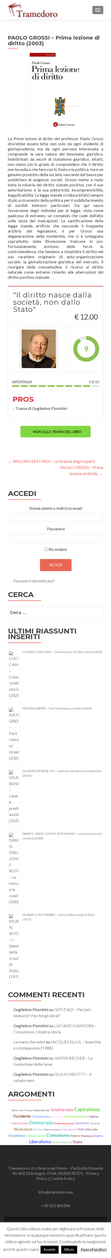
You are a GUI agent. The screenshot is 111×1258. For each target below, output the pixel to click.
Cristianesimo (41, 1116)
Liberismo (82, 1123)
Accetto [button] (50, 1249)
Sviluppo (28, 1110)
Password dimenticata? (34, 580)
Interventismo (62, 1142)
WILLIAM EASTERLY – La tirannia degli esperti (51, 461)
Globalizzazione (36, 1135)
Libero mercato (52, 1129)
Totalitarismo (61, 1109)
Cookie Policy (62, 1178)
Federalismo (68, 1129)
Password (56, 528)
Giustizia (57, 1116)
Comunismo (58, 1135)
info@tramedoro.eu (55, 1191)
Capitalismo (87, 1109)
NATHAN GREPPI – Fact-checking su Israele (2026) (57, 708)
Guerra (98, 1135)
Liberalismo (40, 1141)
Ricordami (58, 549)
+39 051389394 (55, 1205)
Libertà (93, 1116)
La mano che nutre (29, 1041)
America (95, 1123)
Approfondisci (94, 1249)
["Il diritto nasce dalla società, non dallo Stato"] (38, 349)
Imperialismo (41, 1110)
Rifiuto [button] (69, 1249)
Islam (81, 1129)
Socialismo (17, 1135)
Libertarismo (19, 1123)
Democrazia (41, 1122)
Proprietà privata (64, 1123)
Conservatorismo (76, 1116)
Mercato (92, 1129)
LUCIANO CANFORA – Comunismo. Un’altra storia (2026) (62, 652)
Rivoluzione (23, 1129)
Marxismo (17, 1110)
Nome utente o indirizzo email (55, 508)
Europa (38, 1129)
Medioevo (87, 1135)
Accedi (55, 565)
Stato (77, 1141)
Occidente (22, 1116)
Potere (75, 1136)
